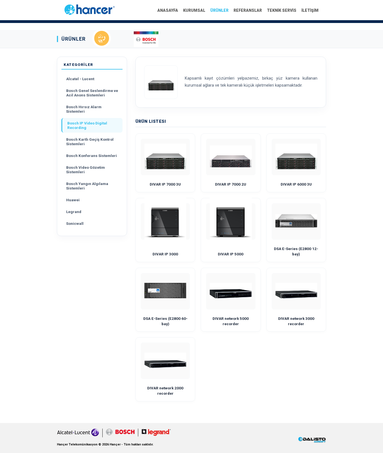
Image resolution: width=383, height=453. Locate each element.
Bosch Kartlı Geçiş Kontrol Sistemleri (90, 141)
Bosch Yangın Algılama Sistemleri (87, 185)
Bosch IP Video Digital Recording (87, 125)
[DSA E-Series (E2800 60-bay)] (165, 291)
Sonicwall (75, 223)
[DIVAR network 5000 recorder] (231, 291)
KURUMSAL (194, 10)
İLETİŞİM (310, 10)
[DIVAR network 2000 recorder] (165, 361)
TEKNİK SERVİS (281, 10)
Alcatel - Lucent (80, 79)
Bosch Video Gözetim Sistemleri (85, 169)
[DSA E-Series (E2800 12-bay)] (296, 221)
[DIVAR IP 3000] (165, 221)
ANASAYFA (167, 10)
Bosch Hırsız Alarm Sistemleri (83, 109)
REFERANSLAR (248, 10)
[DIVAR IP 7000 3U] (165, 157)
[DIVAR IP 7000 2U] (231, 156)
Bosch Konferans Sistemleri (91, 155)
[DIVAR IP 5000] (231, 221)
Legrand (73, 211)
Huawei (73, 200)
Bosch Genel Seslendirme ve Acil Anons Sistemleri (92, 92)
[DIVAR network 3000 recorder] (296, 291)
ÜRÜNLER (219, 10)
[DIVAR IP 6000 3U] (296, 157)
